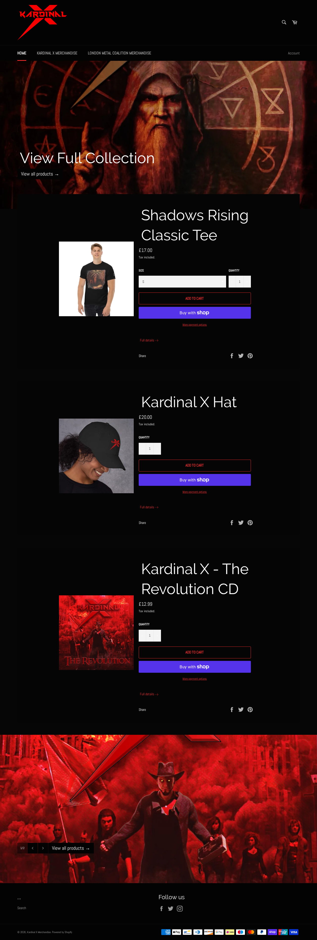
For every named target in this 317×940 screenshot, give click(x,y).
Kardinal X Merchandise (57, 53)
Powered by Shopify (62, 932)
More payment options (195, 325)
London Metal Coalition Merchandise (119, 53)
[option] (158, 135)
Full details (147, 340)
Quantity (234, 270)
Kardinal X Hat (189, 402)
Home (21, 53)
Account (294, 53)
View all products (40, 174)
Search (21, 908)
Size (141, 270)
